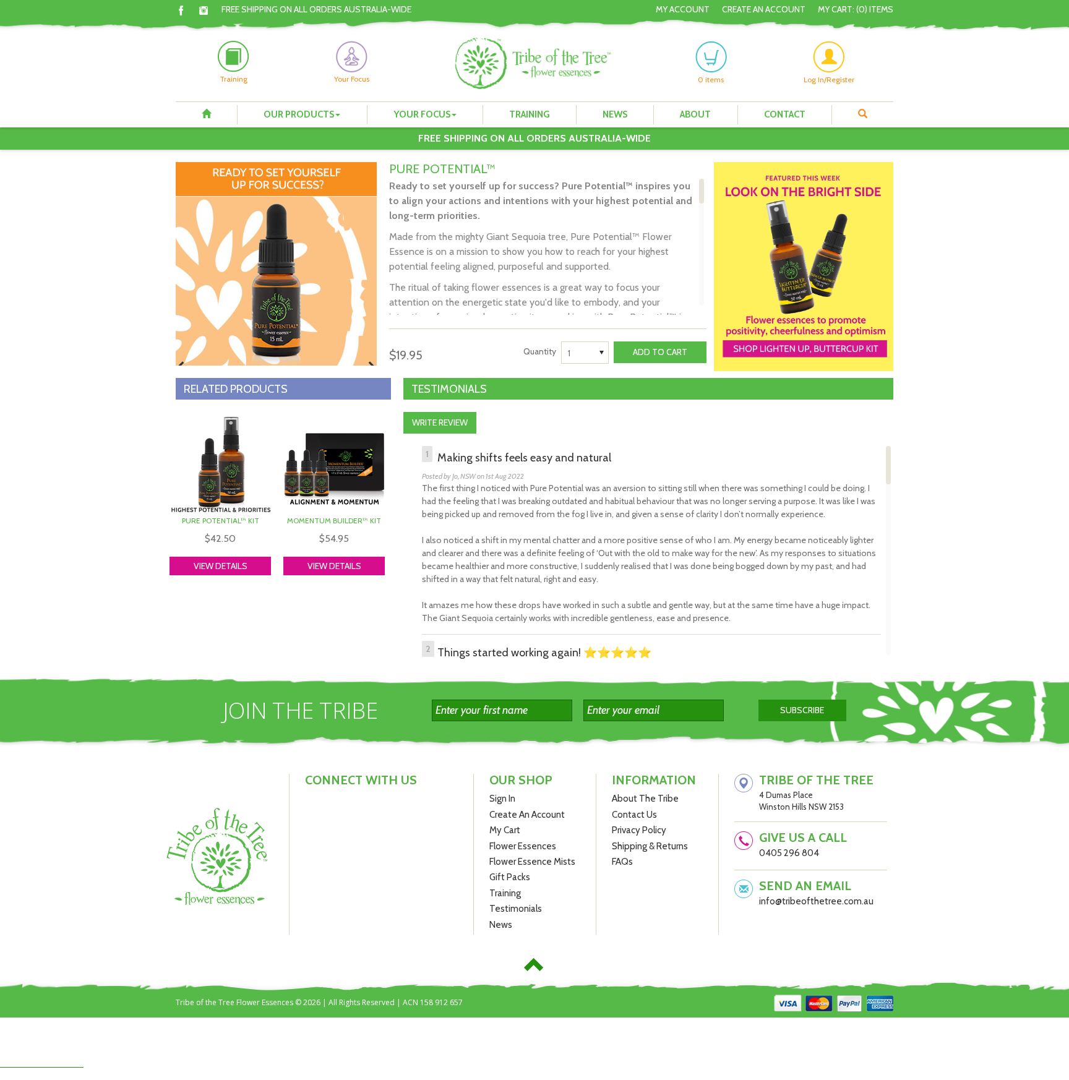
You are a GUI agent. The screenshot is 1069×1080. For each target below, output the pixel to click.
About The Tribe (645, 798)
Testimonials (515, 908)
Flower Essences (522, 846)
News (615, 114)
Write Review (440, 422)
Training (529, 114)
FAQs (622, 861)
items (711, 79)
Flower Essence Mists (532, 861)
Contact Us (634, 814)
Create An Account (763, 9)
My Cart (504, 830)
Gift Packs (509, 877)
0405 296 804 (789, 853)
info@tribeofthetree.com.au (816, 901)
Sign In (502, 798)
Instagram (204, 10)
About (695, 114)
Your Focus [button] (421, 114)
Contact (784, 114)
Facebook (181, 10)
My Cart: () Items (855, 9)
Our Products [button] (299, 114)
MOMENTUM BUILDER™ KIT (334, 520)
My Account (683, 9)
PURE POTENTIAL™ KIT (220, 520)
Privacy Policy (639, 830)
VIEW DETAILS (220, 566)
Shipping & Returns (650, 846)
